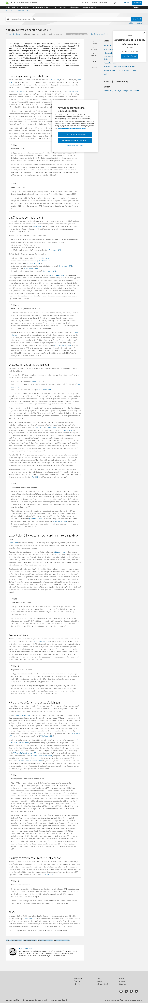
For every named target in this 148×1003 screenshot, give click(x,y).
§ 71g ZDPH (34, 477)
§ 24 (53, 430)
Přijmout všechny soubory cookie (75, 134)
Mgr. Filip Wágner (14, 34)
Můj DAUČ (77, 984)
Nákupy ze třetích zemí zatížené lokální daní (120, 70)
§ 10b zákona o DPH (65, 266)
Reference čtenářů (103, 984)
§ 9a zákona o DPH (44, 258)
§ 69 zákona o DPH (57, 275)
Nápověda (104, 2)
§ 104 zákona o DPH (36, 519)
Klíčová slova (78, 978)
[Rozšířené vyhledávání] (8, 19)
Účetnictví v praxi (23, 11)
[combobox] (74, 19)
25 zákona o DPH (66, 430)
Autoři (98, 978)
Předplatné (122, 981)
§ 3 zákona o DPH (19, 92)
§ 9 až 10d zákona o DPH (62, 345)
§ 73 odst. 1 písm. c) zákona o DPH (25, 753)
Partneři (99, 981)
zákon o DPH (36, 226)
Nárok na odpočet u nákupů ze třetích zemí (119, 67)
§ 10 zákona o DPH (44, 261)
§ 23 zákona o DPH (36, 382)
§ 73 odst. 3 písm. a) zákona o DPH (30, 761)
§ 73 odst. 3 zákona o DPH (22, 715)
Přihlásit (126, 3)
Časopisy (13, 11)
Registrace (137, 3)
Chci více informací (130, 56)
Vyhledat (138, 19)
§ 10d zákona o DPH (49, 271)
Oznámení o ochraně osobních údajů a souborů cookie (72, 128)
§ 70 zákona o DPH (54, 250)
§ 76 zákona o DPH (46, 736)
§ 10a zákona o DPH (34, 263)
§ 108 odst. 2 (39, 428)
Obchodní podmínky (12, 1000)
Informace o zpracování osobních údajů (34, 1000)
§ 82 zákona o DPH (46, 875)
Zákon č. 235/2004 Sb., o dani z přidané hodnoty (121, 91)
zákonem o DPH (30, 919)
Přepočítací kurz (109, 63)
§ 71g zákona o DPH (44, 390)
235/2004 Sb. (54, 80)
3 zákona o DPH (50, 428)
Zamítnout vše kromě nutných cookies (74, 140)
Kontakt (121, 978)
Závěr (106, 74)
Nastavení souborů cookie (59, 1000)
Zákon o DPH (13, 543)
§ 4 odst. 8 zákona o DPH (41, 641)
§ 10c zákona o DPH (31, 269)
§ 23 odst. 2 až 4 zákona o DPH (41, 756)
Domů (7, 11)
